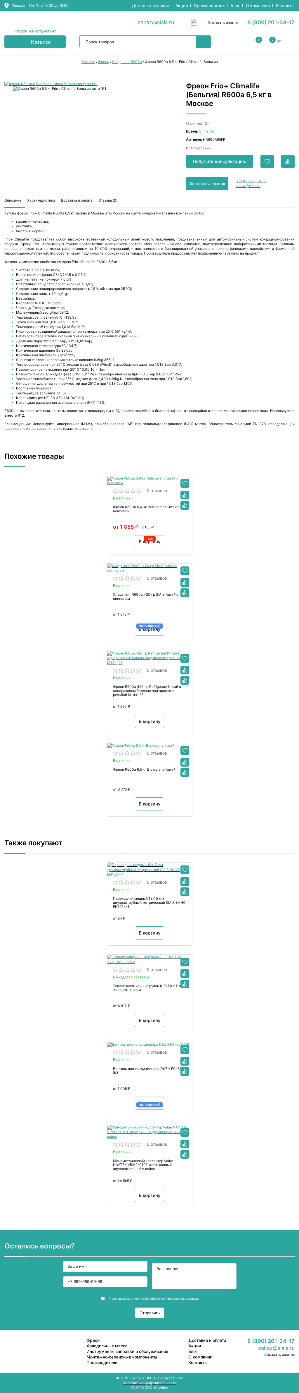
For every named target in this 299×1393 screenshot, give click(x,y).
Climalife (206, 131)
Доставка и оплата (150, 5)
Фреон (93, 1340)
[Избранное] (184, 483)
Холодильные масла (107, 1345)
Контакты (285, 5)
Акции (181, 5)
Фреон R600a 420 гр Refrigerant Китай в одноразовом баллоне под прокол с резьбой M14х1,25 (147, 691)
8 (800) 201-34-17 (271, 22)
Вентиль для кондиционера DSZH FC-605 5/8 (148, 1071)
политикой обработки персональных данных (166, 1298)
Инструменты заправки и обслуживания (127, 1351)
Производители (209, 5)
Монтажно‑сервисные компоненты (121, 1356)
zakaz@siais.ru (156, 22)
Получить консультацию (219, 161)
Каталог (41, 42)
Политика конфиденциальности (149, 1383)
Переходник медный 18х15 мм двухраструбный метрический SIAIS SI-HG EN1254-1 (149, 902)
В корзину (150, 721)
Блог (235, 5)
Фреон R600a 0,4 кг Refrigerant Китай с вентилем (146, 509)
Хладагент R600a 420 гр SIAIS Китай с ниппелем (145, 596)
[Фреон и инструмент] (35, 22)
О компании (258, 5)
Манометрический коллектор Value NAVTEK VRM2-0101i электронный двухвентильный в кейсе (143, 1165)
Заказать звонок (223, 22)
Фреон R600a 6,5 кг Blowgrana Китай (144, 769)
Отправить (150, 1312)
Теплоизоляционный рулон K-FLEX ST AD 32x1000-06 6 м (148, 988)
